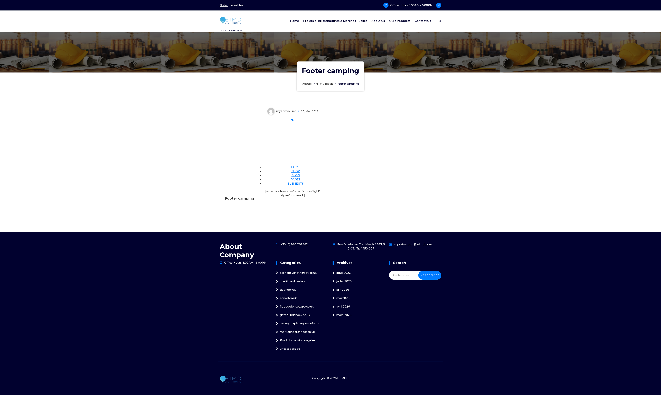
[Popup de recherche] (439, 21)
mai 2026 (342, 298)
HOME (295, 167)
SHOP (295, 171)
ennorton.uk (288, 298)
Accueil (307, 83)
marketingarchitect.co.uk (297, 332)
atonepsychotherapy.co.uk (298, 272)
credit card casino (292, 281)
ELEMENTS (296, 183)
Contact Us (423, 21)
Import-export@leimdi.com (413, 244)
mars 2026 (343, 315)
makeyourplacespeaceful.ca (299, 323)
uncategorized (290, 348)
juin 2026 (342, 289)
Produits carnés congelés (297, 340)
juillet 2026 (344, 281)
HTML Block (324, 83)
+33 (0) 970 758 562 (294, 244)
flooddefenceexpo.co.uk (297, 306)
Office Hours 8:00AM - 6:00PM (411, 5)
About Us (378, 21)
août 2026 (343, 272)
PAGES (295, 179)
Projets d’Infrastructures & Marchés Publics (335, 21)
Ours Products (400, 21)
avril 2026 (343, 306)
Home (294, 21)
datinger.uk (288, 289)
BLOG (295, 175)
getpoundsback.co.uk (295, 315)
